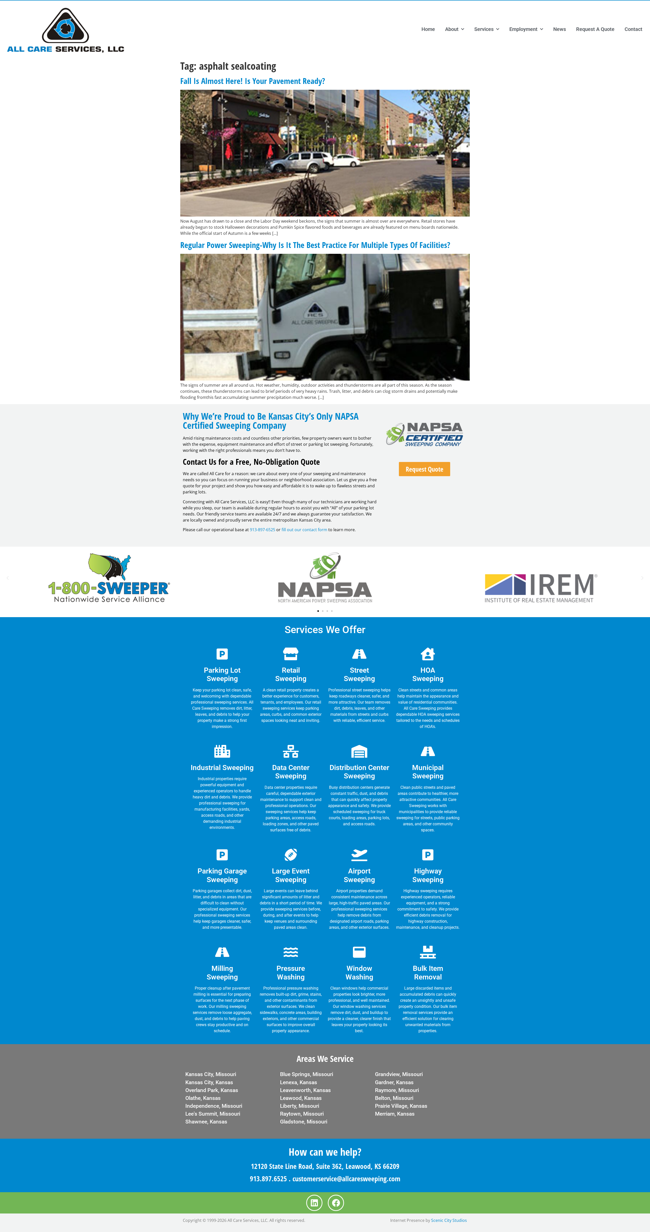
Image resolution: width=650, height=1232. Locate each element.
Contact (633, 29)
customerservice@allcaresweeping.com (346, 1178)
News (559, 29)
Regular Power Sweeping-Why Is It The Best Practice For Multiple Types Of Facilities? (315, 244)
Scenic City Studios (449, 1220)
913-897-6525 (262, 529)
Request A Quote (595, 29)
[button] (7, 578)
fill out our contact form (304, 529)
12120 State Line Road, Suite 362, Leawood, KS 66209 (325, 1166)
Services (484, 29)
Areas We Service (325, 1058)
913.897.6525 (268, 1178)
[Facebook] (336, 1203)
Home (428, 29)
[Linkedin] (314, 1203)
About (452, 29)
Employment (523, 29)
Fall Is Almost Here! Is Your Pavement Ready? (252, 80)
